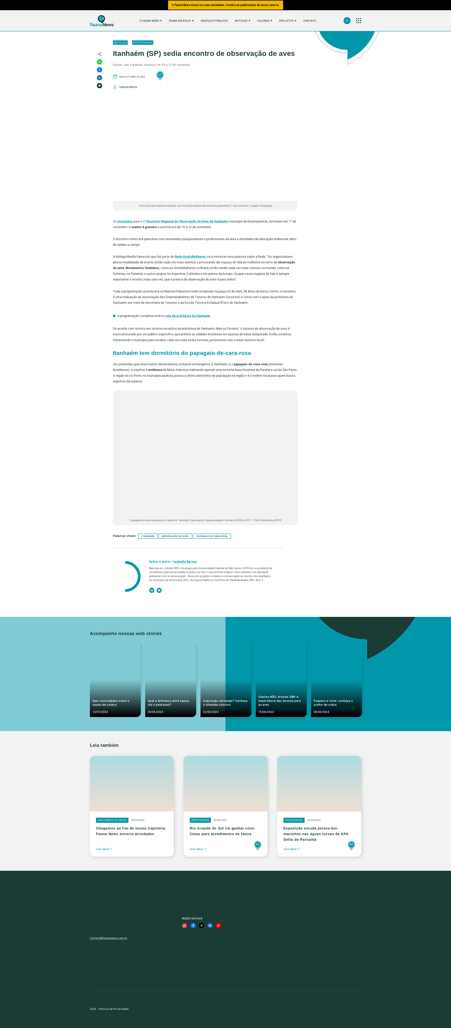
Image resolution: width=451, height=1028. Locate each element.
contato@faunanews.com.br (108, 938)
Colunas (263, 21)
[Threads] (201, 925)
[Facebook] (99, 69)
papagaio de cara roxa (212, 536)
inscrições (125, 221)
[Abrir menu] (358, 20)
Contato (309, 21)
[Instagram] (184, 925)
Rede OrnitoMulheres (190, 256)
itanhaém (148, 536)
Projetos (286, 21)
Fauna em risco (180, 21)
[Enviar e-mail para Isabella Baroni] (159, 592)
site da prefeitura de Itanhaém (188, 316)
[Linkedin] (99, 77)
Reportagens (142, 42)
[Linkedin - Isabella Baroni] (152, 592)
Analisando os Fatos (112, 820)
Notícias (241, 21)
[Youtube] (218, 925)
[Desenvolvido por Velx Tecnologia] (341, 1009)
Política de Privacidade (114, 1009)
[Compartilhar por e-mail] (99, 85)
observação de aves (175, 536)
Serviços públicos (214, 21)
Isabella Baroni (185, 561)
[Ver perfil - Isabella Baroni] (126, 577)
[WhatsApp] (99, 62)
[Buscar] (347, 20)
